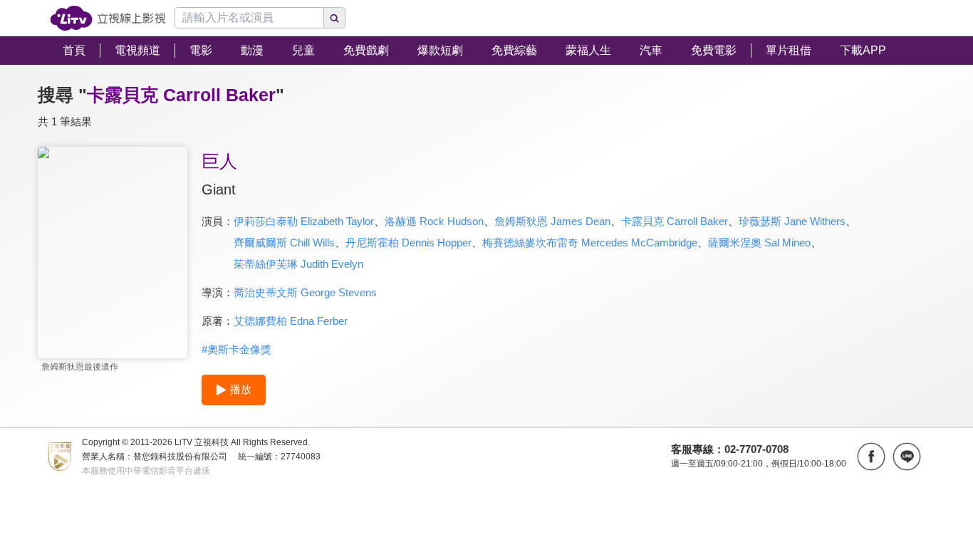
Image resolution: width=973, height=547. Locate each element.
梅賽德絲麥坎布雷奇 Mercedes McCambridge (589, 242)
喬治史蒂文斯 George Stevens (305, 292)
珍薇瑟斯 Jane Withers (792, 221)
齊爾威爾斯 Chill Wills (284, 242)
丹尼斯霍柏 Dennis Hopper (408, 242)
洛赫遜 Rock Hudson (434, 221)
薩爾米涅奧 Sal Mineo (759, 242)
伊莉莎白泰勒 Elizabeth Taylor (304, 221)
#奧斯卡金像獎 (236, 349)
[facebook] (871, 456)
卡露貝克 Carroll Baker (674, 221)
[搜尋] (334, 17)
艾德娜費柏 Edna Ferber (291, 321)
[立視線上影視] (107, 18)
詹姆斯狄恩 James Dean (552, 221)
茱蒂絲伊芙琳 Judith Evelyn (298, 264)
